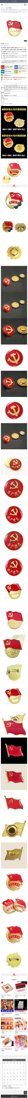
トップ (2, 8)
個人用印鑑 (8, 8)
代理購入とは (7, 75)
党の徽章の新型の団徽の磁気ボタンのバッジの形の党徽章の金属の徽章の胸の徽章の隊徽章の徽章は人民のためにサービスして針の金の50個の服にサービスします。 (14, 11)
